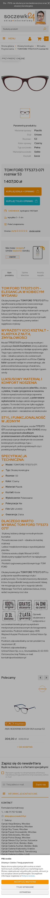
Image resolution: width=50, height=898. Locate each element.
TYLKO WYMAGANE (25, 887)
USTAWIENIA (25, 892)
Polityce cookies (28, 876)
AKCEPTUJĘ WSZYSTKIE (25, 882)
